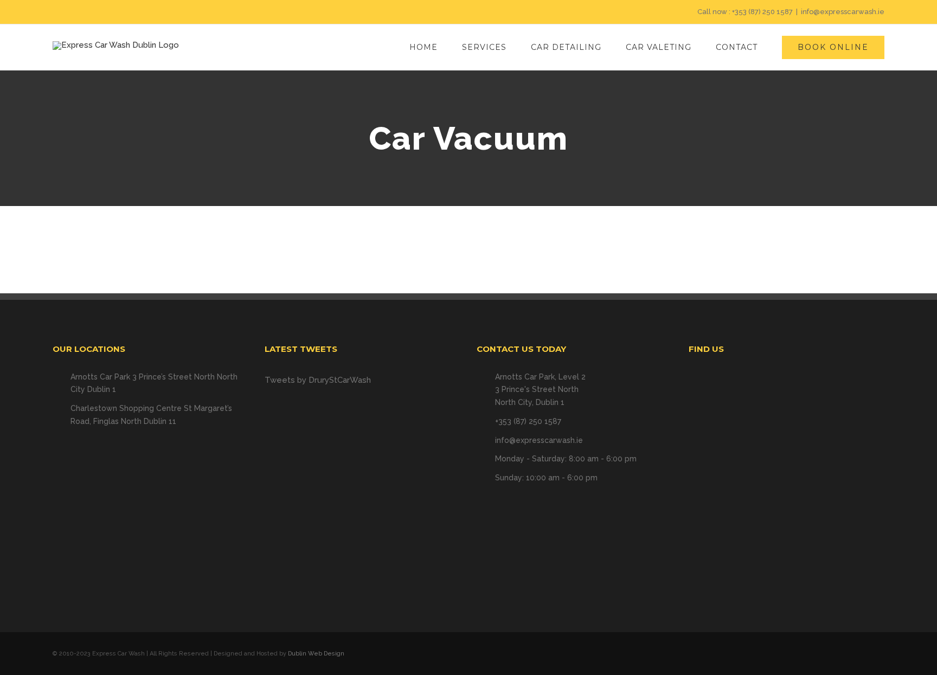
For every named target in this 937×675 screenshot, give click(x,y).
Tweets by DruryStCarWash (318, 380)
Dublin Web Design (316, 653)
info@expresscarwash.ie (842, 12)
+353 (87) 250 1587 (762, 12)
